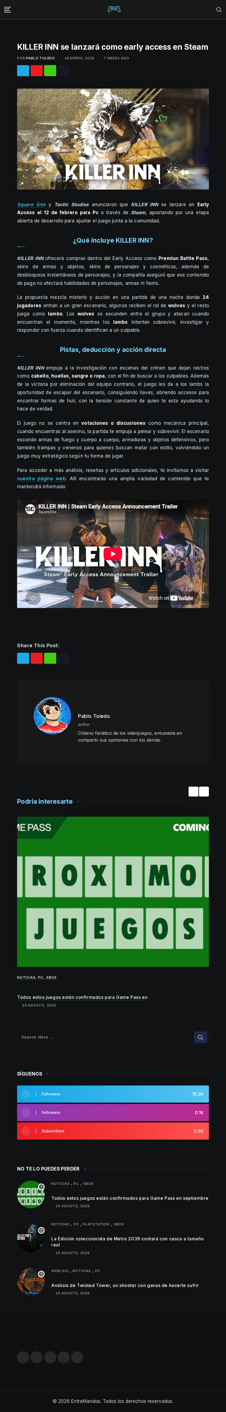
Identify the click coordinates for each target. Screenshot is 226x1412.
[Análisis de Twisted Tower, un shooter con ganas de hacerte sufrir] (31, 1282)
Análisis (59, 1271)
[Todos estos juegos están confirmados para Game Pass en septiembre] (31, 1194)
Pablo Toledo (40, 58)
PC (40, 977)
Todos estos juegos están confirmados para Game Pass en (82, 997)
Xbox (51, 977)
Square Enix (31, 204)
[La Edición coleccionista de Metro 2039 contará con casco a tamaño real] (31, 1238)
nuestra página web (41, 478)
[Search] (219, 9)
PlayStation (96, 1224)
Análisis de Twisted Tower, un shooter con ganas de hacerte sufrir (125, 1285)
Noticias (26, 977)
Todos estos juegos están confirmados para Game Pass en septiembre (130, 1198)
